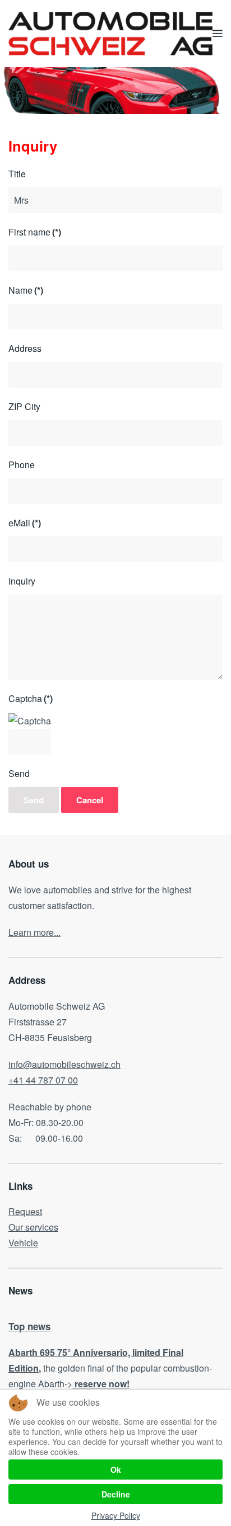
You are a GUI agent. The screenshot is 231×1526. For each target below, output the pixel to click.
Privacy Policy (115, 1515)
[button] (217, 33)
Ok (115, 1469)
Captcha (30, 698)
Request (25, 1211)
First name (34, 231)
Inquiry (21, 580)
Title (17, 173)
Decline (115, 1494)
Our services (33, 1227)
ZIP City (24, 406)
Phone (21, 464)
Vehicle (23, 1242)
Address (24, 348)
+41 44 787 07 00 (43, 1079)
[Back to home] (110, 33)
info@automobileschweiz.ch (64, 1064)
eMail (24, 522)
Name (25, 290)
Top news (29, 1326)
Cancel (89, 800)
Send (19, 773)
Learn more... (34, 932)
